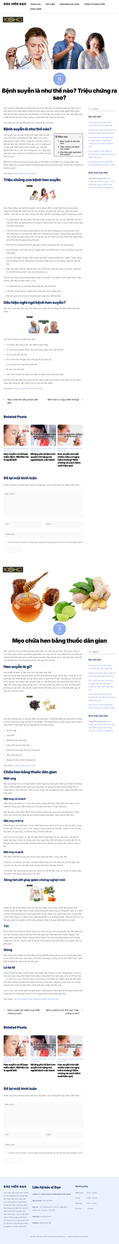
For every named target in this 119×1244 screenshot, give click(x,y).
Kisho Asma (35, 9)
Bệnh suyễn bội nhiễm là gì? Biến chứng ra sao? (23, 1011)
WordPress (61, 1236)
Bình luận (10, 494)
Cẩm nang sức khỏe (69, 4)
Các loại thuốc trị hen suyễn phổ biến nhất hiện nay (36, 999)
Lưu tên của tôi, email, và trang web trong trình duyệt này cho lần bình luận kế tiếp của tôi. (45, 542)
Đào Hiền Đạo (38, 1236)
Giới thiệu (50, 4)
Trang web (10, 534)
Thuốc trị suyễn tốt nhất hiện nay (28, 388)
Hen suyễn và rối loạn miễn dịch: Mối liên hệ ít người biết (16, 457)
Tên (7, 524)
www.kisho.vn (45, 1217)
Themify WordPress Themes (77, 1236)
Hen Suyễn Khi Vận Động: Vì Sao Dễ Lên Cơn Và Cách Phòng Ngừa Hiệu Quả (102, 154)
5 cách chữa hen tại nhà (24, 765)
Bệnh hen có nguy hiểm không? (63, 399)
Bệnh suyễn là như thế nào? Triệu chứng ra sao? (59, 94)
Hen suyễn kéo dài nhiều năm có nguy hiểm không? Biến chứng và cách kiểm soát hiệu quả (69, 460)
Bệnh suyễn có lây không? (25, 173)
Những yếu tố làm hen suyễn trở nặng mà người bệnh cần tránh (43, 457)
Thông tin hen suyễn (94, 4)
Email (49, 524)
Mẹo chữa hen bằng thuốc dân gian (22, 401)
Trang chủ (35, 4)
